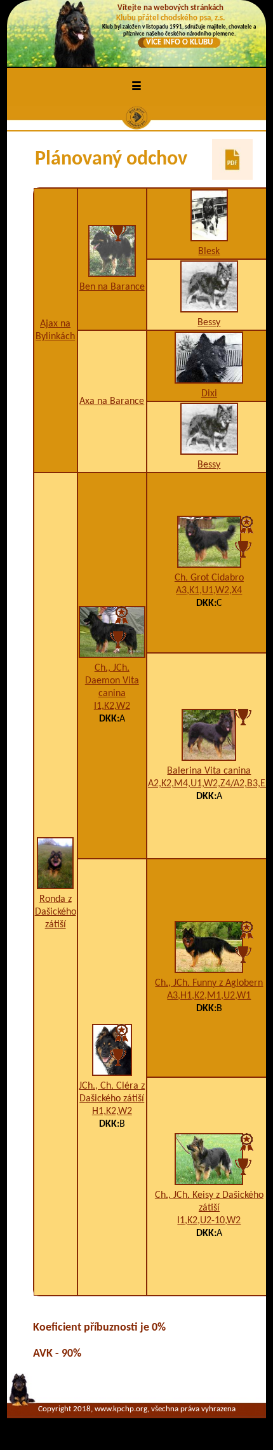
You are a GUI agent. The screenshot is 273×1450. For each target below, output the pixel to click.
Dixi (209, 394)
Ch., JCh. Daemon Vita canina (112, 681)
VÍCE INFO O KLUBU (179, 42)
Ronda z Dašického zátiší (55, 912)
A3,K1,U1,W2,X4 (209, 591)
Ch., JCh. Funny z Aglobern (209, 983)
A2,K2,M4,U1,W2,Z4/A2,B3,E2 (209, 784)
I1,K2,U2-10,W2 (209, 1221)
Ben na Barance (112, 287)
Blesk (209, 251)
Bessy (208, 323)
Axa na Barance (111, 401)
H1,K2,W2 (112, 1111)
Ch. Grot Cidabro (209, 578)
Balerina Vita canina (209, 771)
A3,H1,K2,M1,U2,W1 (209, 996)
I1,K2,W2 (112, 706)
